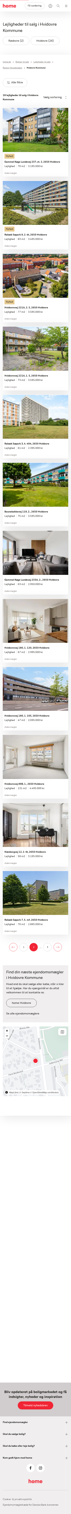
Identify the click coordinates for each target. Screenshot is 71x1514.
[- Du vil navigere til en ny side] (13, 947)
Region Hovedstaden (12, 68)
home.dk (7, 62)
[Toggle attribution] (6, 1092)
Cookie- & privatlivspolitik (17, 1499)
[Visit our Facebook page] (30, 1468)
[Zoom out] (6, 1035)
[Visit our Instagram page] (40, 1468)
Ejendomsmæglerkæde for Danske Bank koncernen (30, 1505)
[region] (35, 1061)
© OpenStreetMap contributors (44, 1092)
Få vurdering (35, 6)
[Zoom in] (6, 1030)
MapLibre (13, 1092)
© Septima (25, 1092)
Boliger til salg (22, 62)
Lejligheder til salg (41, 62)
